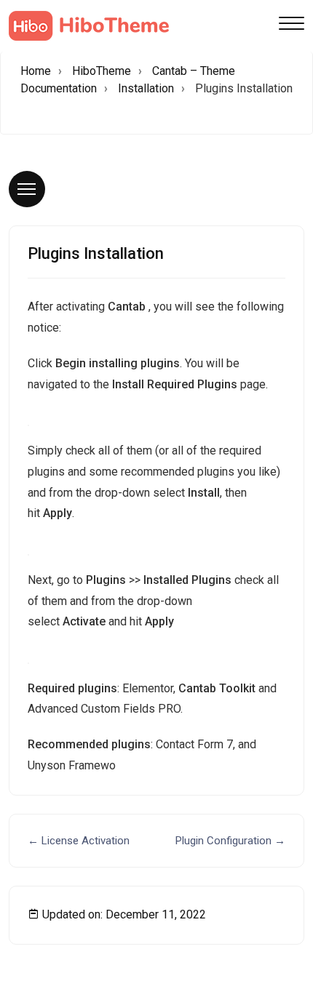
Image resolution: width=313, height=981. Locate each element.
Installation (146, 88)
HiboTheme (101, 71)
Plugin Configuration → (230, 840)
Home (35, 71)
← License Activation (79, 840)
